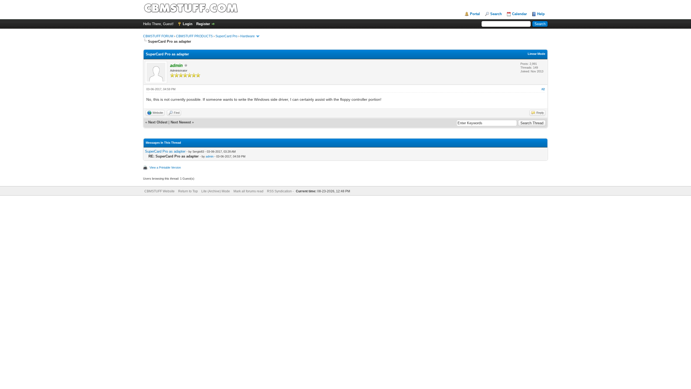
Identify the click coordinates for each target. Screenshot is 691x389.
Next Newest (181, 122)
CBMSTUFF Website (159, 191)
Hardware (247, 36)
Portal (475, 14)
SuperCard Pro (226, 36)
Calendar (519, 14)
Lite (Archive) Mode (215, 191)
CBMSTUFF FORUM (158, 36)
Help (541, 14)
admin (210, 156)
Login (187, 24)
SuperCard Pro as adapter (165, 151)
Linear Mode (536, 53)
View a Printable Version (165, 167)
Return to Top (188, 191)
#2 (543, 89)
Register (203, 24)
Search (496, 14)
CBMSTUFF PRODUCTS (194, 36)
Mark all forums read (248, 191)
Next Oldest (157, 122)
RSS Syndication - (280, 191)
